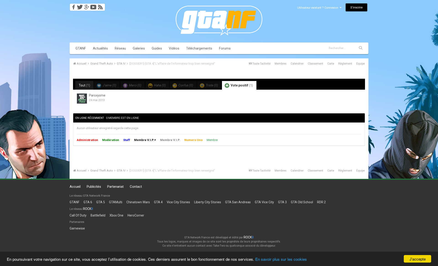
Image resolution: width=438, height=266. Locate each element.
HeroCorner (136, 215)
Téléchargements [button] (199, 48)
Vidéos (174, 48)
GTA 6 (87, 202)
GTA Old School (302, 202)
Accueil (75, 187)
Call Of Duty (78, 215)
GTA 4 (158, 202)
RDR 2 (321, 202)
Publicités (94, 187)
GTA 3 (282, 202)
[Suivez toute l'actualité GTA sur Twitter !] (79, 6)
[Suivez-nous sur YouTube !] (93, 6)
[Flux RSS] (101, 6)
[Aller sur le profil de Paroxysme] (82, 99)
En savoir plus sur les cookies (281, 259)
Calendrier (297, 63)
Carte (330, 63)
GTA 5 (100, 202)
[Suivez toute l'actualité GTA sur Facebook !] (73, 6)
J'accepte (417, 259)
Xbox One (116, 215)
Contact (136, 187)
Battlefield (98, 215)
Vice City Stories (178, 202)
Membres (281, 63)
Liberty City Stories (207, 202)
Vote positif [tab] (241, 85)
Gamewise (77, 228)
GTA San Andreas (238, 202)
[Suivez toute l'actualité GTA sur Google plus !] (86, 6)
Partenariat (115, 187)
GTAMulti (115, 202)
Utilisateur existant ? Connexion (318, 7)
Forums (225, 48)
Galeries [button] (139, 48)
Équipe (360, 63)
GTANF (81, 48)
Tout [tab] (84, 85)
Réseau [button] (120, 48)
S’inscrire (356, 7)
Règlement (345, 63)
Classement (315, 63)
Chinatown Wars (138, 202)
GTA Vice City (264, 202)
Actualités (100, 48)
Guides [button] (157, 48)
